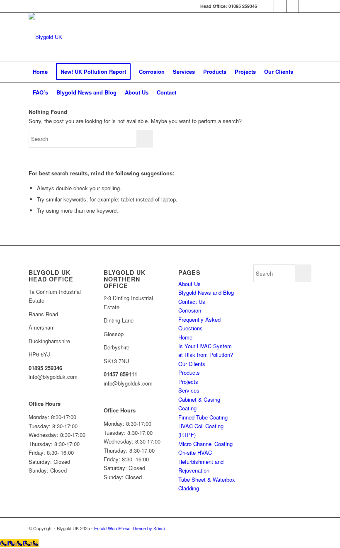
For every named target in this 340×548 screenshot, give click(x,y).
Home (185, 337)
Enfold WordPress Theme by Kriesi (129, 528)
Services (188, 390)
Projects (188, 382)
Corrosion (189, 310)
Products (189, 372)
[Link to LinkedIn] (268, 6)
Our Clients (191, 364)
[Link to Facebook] (280, 6)
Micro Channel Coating (205, 444)
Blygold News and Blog (206, 292)
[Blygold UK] (45, 37)
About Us (189, 284)
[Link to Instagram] (305, 6)
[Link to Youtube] (293, 6)
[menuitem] (40, 71)
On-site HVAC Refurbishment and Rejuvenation (200, 461)
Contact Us (191, 302)
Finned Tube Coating (203, 417)
